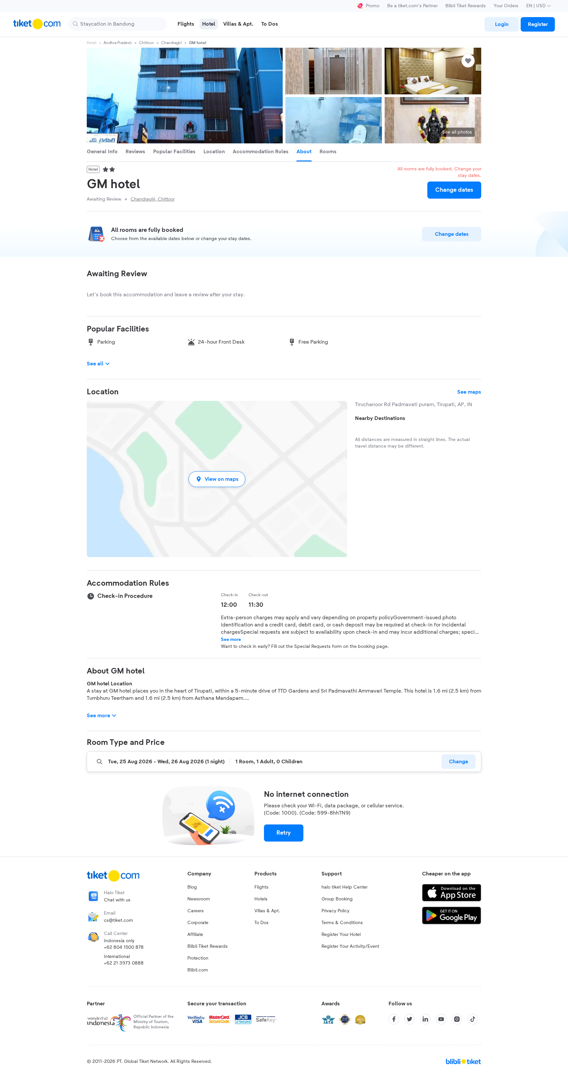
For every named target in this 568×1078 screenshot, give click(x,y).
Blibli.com (197, 970)
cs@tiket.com (118, 920)
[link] (502, 24)
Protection (197, 958)
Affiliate (195, 935)
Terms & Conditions (342, 923)
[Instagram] (457, 1019)
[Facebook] (394, 1019)
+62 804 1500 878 (124, 947)
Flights (261, 887)
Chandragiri (171, 42)
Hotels (261, 899)
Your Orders (506, 6)
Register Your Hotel (341, 935)
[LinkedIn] (425, 1019)
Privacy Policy (335, 911)
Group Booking (337, 899)
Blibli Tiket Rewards (465, 6)
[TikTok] (472, 1019)
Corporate (197, 923)
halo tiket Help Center (344, 887)
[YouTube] (441, 1019)
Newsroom (198, 899)
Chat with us (117, 900)
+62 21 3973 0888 (124, 963)
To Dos (261, 923)
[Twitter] (409, 1019)
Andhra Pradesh (118, 42)
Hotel (91, 42)
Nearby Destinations (380, 418)
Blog (192, 887)
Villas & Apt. (267, 911)
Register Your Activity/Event (350, 946)
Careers (195, 911)
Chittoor (146, 42)
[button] (217, 479)
